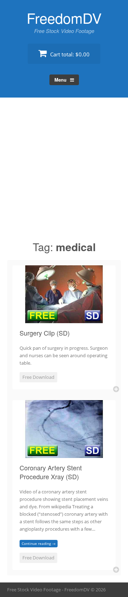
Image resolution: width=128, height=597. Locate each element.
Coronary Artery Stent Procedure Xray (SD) (51, 472)
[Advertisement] (64, 172)
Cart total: (69, 54)
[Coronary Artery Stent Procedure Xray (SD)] (64, 453)
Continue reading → (38, 543)
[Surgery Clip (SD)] (64, 318)
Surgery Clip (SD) (45, 332)
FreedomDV (64, 17)
